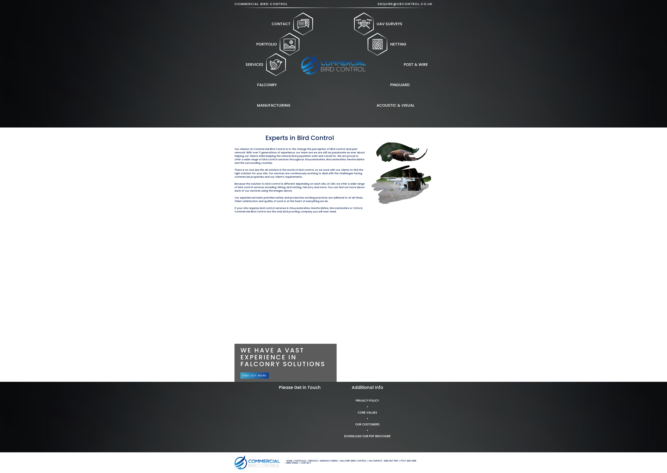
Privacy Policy (367, 400)
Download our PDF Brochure (367, 436)
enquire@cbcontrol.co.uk (405, 4)
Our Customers (367, 424)
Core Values (367, 412)
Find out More (254, 375)
